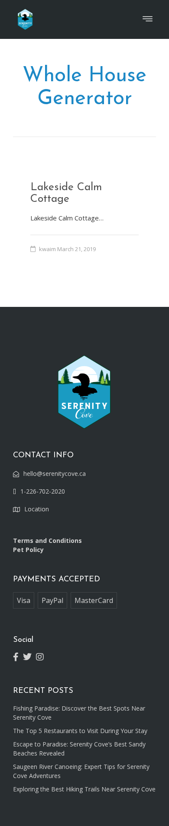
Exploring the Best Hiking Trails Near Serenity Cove (84, 789)
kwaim (47, 249)
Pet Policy (28, 549)
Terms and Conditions (47, 540)
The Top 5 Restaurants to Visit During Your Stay (80, 731)
